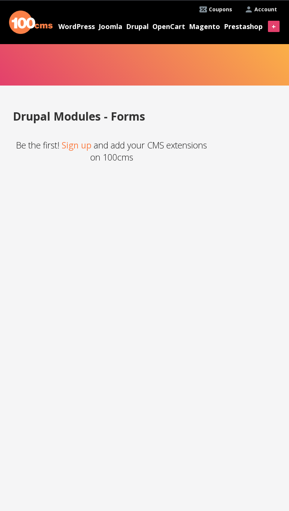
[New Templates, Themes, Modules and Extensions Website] (31, 21)
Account (265, 9)
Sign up (76, 145)
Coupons (220, 9)
